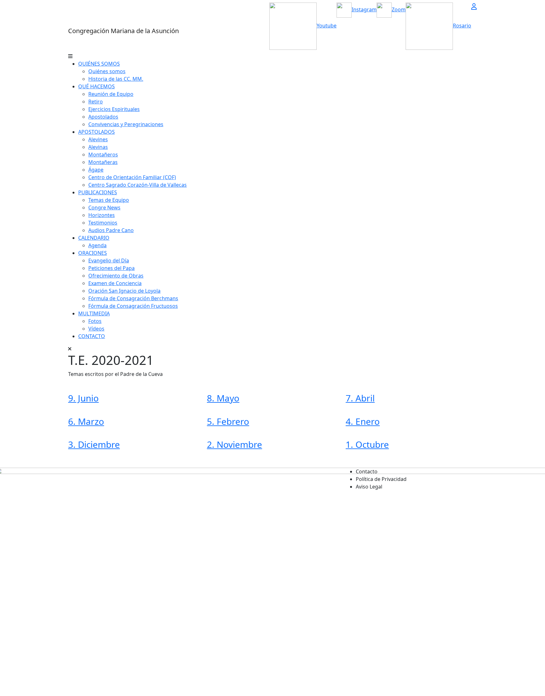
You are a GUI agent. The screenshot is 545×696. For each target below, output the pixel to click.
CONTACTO (91, 336)
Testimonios (102, 222)
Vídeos (96, 328)
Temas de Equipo (108, 199)
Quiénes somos (107, 71)
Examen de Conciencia (115, 283)
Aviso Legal (369, 486)
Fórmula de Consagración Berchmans (133, 298)
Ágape (95, 169)
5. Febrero (228, 421)
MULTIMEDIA (94, 313)
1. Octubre (367, 444)
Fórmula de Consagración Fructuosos (133, 305)
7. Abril (360, 398)
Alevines (98, 139)
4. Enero (363, 421)
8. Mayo (223, 398)
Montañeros (103, 154)
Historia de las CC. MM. (115, 78)
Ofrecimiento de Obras (116, 275)
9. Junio (83, 398)
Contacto (367, 471)
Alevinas (98, 146)
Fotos (95, 321)
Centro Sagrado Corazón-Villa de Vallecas (137, 184)
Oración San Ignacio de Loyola (124, 290)
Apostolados (103, 116)
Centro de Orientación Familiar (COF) (132, 177)
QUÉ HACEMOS (96, 86)
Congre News (104, 207)
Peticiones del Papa (111, 268)
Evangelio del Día (108, 260)
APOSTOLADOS (96, 131)
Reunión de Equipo (110, 94)
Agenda (97, 245)
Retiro (95, 101)
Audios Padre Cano (111, 230)
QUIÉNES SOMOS (99, 63)
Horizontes (101, 215)
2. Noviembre (234, 444)
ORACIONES (92, 252)
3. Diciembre (94, 444)
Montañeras (103, 162)
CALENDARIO (93, 237)
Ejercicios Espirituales (114, 109)
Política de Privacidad (381, 479)
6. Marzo (86, 421)
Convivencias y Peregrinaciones (125, 124)
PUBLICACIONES (97, 192)
